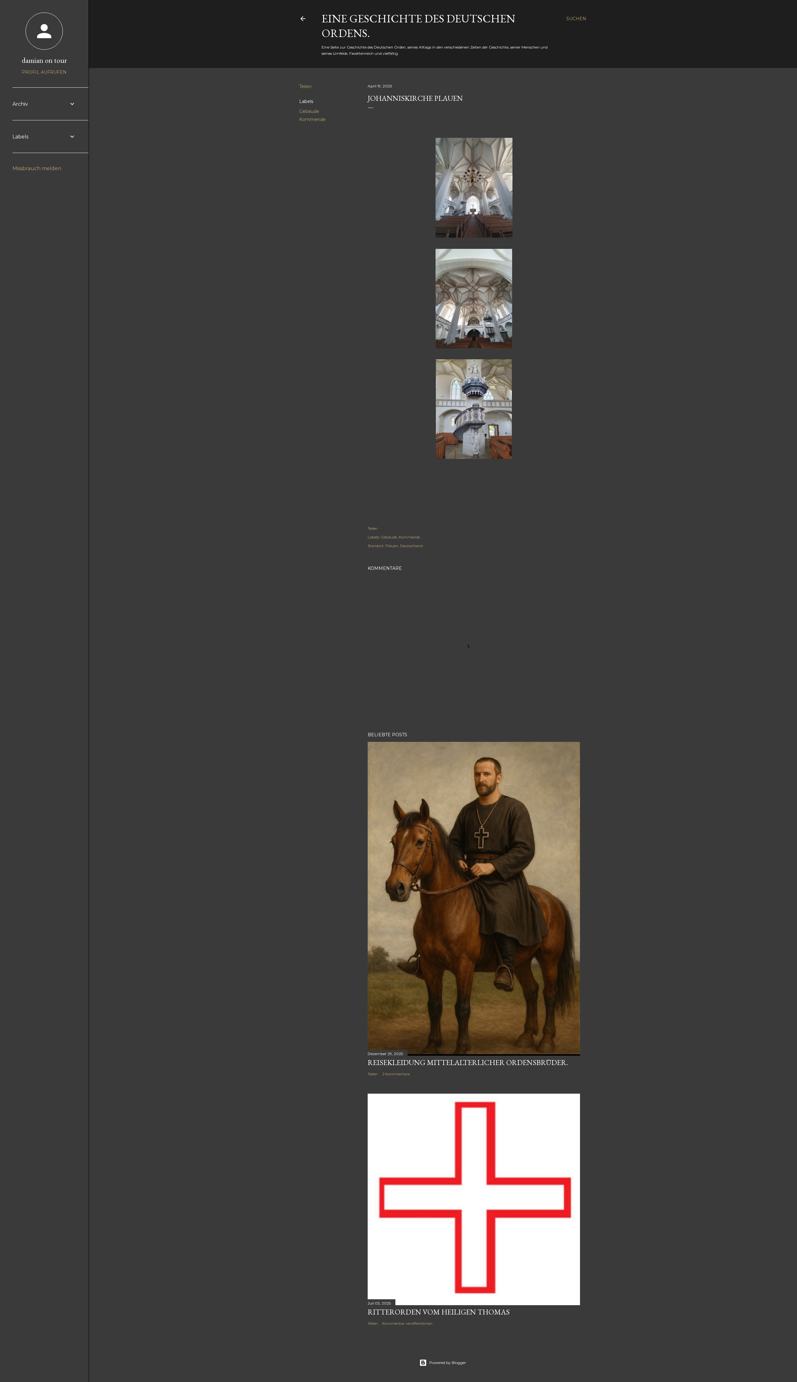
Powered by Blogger (447, 1362)
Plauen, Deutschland (404, 545)
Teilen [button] (305, 86)
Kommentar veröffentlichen (407, 1323)
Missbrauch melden (36, 168)
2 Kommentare (396, 1074)
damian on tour (44, 60)
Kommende (312, 119)
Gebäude (309, 111)
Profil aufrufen (44, 72)
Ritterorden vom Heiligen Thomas (439, 1312)
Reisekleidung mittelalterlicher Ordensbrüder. (468, 1062)
